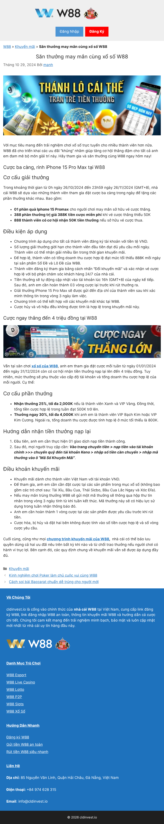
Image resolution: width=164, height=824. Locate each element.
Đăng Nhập (69, 31)
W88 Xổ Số (15, 711)
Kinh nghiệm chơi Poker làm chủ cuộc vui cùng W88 (53, 575)
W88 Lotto (15, 689)
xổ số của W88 (45, 366)
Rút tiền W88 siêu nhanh (27, 752)
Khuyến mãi (25, 46)
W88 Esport (16, 675)
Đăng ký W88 (17, 737)
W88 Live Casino (20, 682)
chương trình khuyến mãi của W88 (78, 539)
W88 (7, 46)
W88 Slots (15, 704)
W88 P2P (14, 697)
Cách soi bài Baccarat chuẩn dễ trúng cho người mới (54, 582)
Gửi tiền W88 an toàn (24, 744)
